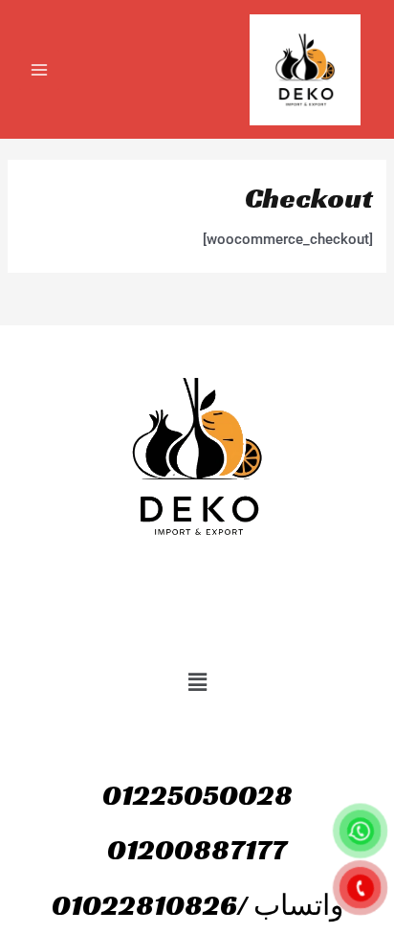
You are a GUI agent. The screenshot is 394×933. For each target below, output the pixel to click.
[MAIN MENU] (39, 70)
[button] (197, 682)
